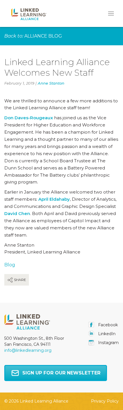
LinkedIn (106, 333)
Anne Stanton (51, 83)
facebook (107, 324)
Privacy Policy (105, 401)
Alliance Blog (43, 36)
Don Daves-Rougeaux (28, 117)
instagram (108, 342)
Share (19, 280)
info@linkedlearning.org (27, 350)
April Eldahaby (54, 199)
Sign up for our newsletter (61, 373)
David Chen (17, 213)
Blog (9, 265)
